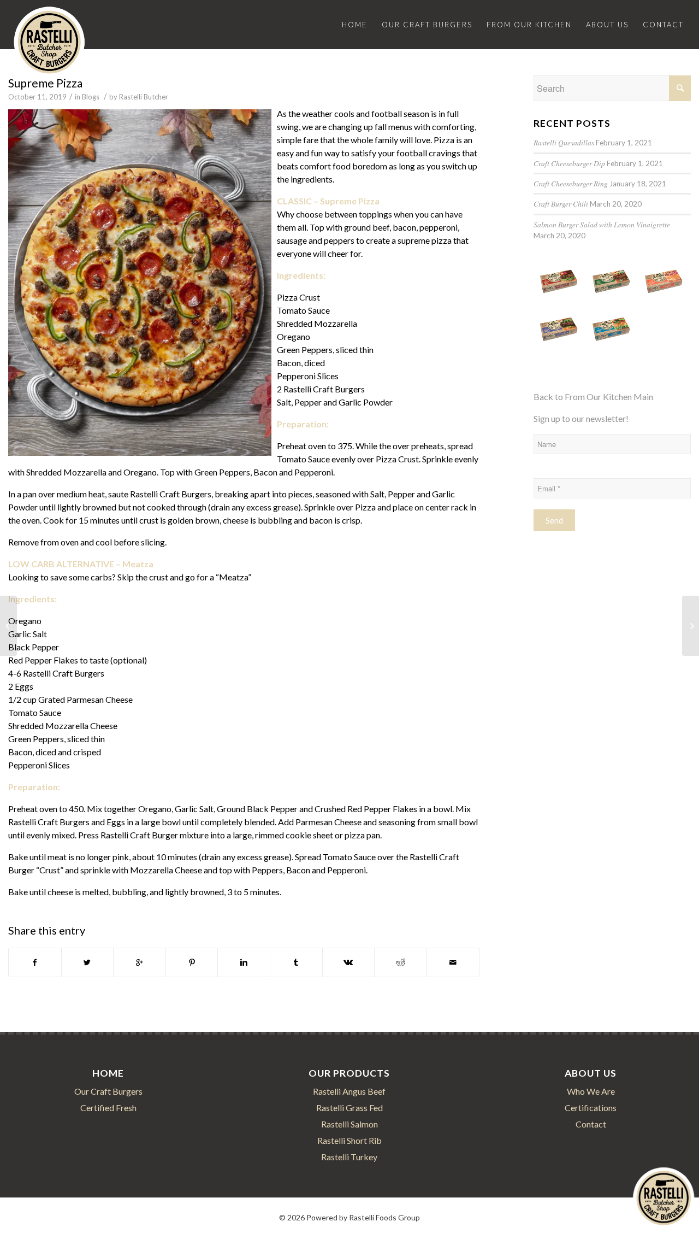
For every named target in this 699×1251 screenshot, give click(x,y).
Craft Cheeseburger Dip (569, 163)
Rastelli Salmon (349, 1124)
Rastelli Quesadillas (564, 142)
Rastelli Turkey (349, 1157)
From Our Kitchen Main (609, 396)
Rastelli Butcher (143, 96)
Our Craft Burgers (108, 1091)
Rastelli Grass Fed (349, 1107)
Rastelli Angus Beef (349, 1091)
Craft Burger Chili (561, 203)
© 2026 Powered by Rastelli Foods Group (349, 1217)
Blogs (90, 96)
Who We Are (591, 1091)
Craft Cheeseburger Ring (571, 183)
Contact (591, 1124)
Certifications (591, 1107)
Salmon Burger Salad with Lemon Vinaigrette (602, 224)
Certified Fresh (108, 1107)
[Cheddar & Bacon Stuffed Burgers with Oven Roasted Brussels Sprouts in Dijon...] (8, 626)
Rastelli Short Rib (349, 1140)
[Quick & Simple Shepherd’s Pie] (690, 626)
